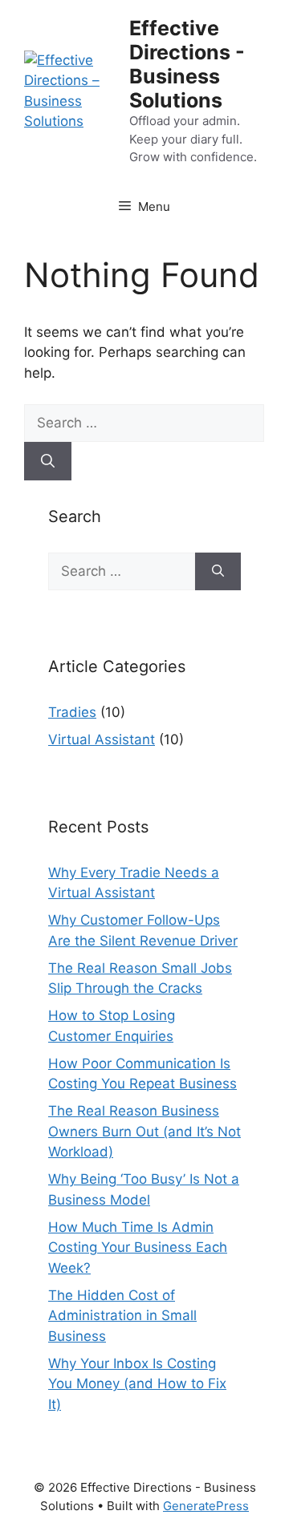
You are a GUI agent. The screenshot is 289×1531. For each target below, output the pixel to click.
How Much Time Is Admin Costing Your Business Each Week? (137, 1247)
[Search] (47, 461)
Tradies (72, 712)
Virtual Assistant (101, 739)
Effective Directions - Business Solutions (187, 64)
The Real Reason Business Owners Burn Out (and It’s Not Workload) (144, 1131)
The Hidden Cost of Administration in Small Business (122, 1315)
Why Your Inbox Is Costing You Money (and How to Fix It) (137, 1383)
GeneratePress (206, 1505)
